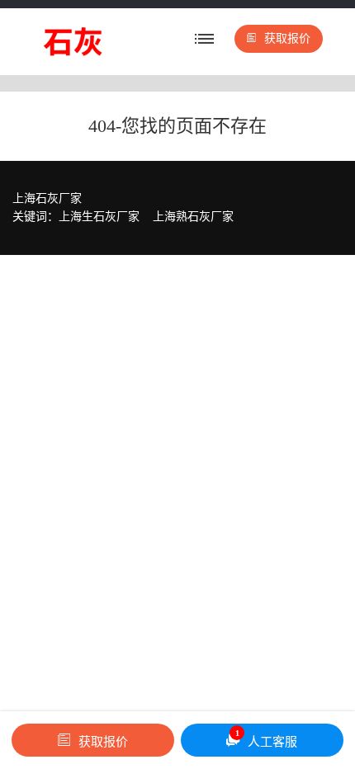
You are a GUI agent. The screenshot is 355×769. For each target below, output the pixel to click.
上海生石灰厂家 (99, 216)
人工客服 (266, 738)
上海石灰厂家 (47, 198)
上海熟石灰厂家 (193, 216)
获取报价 (287, 38)
